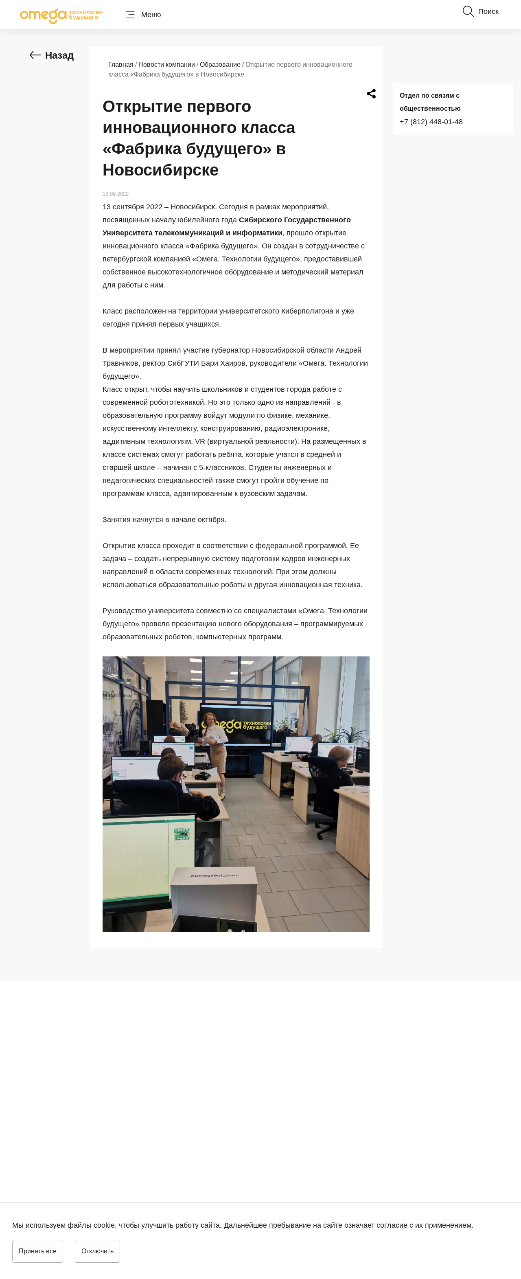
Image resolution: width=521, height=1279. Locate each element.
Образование (220, 64)
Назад (59, 55)
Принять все (38, 1251)
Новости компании (166, 64)
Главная (121, 64)
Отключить (97, 1251)
